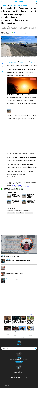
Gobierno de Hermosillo (20, 212)
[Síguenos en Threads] (23, 377)
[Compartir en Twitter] (16, 33)
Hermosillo (12, 5)
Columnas (23, 3)
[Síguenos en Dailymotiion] (26, 377)
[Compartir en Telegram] (18, 33)
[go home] (19, 384)
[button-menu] (1, 1)
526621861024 (19, 358)
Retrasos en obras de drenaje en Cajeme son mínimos (30, 196)
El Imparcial (4, 5)
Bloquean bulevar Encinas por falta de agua (16, 201)
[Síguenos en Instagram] (16, 377)
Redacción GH (4, 32)
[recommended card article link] (9, 111)
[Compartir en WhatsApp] (12, 33)
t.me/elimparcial (19, 371)
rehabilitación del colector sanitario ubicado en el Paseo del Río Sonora (22, 62)
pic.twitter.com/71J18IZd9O (17, 185)
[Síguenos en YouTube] (19, 377)
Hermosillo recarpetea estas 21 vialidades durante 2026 (16, 196)
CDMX (6, 3)
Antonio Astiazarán (29, 212)
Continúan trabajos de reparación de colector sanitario (31, 201)
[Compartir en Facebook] (14, 33)
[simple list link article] (19, 245)
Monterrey (19, 3)
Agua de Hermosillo (18, 210)
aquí (23, 189)
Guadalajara (15, 3)
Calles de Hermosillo (11, 212)
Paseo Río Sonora (26, 210)
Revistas (32, 3)
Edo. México (10, 3)
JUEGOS (2, 3)
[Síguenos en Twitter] (14, 377)
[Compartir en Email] (20, 33)
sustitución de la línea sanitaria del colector (17, 99)
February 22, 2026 (25, 186)
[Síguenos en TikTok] (21, 377)
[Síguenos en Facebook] (12, 377)
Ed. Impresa (28, 3)
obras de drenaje (22, 5)
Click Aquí (19, 361)
